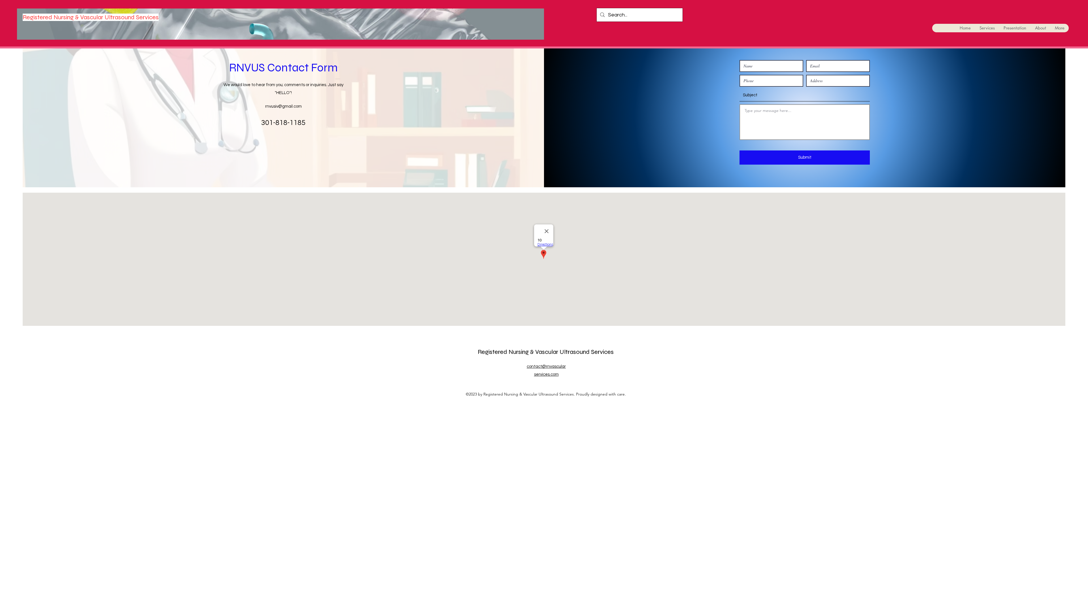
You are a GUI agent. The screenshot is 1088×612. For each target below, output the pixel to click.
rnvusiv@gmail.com (283, 106)
